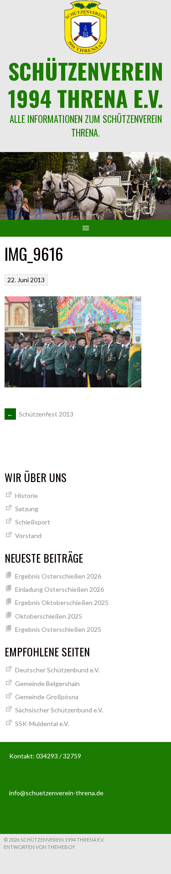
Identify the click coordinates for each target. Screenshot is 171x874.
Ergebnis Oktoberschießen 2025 (62, 602)
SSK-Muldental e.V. (42, 723)
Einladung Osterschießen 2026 (59, 589)
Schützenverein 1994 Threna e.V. (85, 84)
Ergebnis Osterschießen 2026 (58, 576)
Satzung (26, 509)
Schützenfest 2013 (40, 414)
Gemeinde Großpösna (46, 697)
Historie (26, 495)
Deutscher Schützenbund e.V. (57, 670)
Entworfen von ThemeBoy (39, 847)
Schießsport (32, 522)
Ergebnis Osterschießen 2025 (58, 629)
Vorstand (28, 535)
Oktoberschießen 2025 (48, 616)
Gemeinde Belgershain (47, 683)
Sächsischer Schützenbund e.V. (59, 710)
